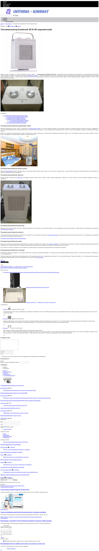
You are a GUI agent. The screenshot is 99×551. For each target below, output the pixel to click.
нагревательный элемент (34, 128)
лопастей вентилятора (53, 235)
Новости (5, 19)
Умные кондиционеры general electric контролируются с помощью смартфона (23, 512)
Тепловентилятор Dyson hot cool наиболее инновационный (45, 272)
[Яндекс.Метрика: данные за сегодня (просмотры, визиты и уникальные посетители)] (11, 548)
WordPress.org (6, 437)
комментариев (7, 436)
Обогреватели (8, 23)
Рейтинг (5, 20)
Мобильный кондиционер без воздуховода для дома (11, 415)
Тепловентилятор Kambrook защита (18, 121)
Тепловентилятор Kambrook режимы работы (17, 116)
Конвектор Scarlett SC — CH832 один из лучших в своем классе (17, 266)
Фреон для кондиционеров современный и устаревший (11, 452)
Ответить (5, 309)
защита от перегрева (53, 244)
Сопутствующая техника (9, 375)
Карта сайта (6, 5)
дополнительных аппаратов (7, 229)
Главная (5, 1)
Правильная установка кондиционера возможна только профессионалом (15, 474)
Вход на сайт (6, 6)
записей (6, 435)
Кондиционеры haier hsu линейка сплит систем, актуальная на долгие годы (23, 543)
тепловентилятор (9, 171)
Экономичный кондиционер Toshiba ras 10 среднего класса (12, 385)
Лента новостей (7, 4)
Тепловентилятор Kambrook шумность (19, 120)
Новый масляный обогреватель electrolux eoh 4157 (14, 267)
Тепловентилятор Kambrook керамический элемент (15, 115)
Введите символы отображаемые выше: (10, 362)
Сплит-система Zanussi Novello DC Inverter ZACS (10, 408)
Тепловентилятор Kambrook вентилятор (16, 119)
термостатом (19, 177)
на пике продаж (39, 257)
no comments (12, 447)
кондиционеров (9, 21)
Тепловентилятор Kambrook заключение (16, 122)
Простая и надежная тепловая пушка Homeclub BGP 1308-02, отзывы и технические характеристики (20, 400)
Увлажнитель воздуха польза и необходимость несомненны (12, 467)
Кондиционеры (6, 371)
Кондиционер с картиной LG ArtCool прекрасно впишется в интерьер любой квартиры (26, 520)
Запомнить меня (9, 426)
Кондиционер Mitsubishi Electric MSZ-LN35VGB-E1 (11, 444)
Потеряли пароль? (7, 429)
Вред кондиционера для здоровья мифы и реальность (11, 459)
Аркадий (19, 26)
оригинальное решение (32, 75)
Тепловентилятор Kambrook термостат (15, 118)
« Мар (2, 537)
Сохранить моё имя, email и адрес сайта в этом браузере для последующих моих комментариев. (24, 356)
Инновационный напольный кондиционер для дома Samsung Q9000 (14, 393)
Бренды (5, 370)
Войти (4, 433)
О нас (4, 2)
